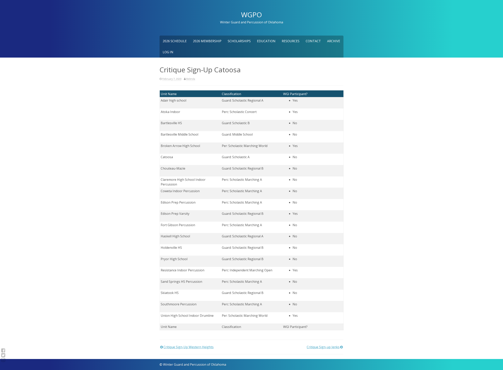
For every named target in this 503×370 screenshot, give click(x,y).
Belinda (190, 79)
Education (266, 41)
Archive (333, 41)
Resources (290, 41)
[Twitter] (3, 355)
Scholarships (239, 41)
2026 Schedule (175, 41)
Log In (168, 52)
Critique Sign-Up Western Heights (188, 347)
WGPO (251, 14)
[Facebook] (3, 350)
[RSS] (3, 359)
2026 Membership (207, 41)
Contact (313, 41)
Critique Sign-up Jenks (323, 347)
